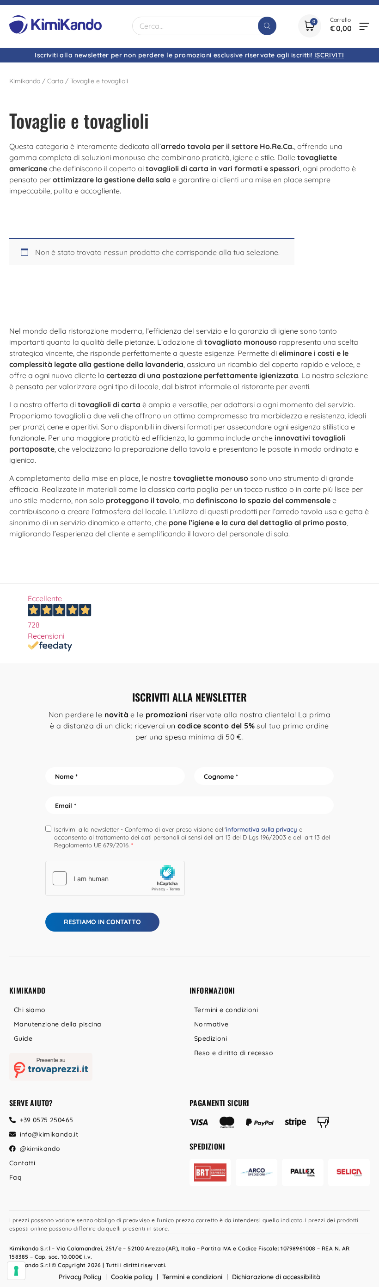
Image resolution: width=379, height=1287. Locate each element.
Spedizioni (210, 1038)
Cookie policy (132, 1277)
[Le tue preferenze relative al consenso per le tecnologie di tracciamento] (16, 1271)
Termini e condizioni (226, 1010)
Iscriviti (329, 55)
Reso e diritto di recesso (233, 1053)
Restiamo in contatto (102, 922)
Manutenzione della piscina (57, 1024)
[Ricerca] (267, 26)
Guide (23, 1038)
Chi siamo (30, 1010)
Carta (55, 81)
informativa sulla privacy (261, 829)
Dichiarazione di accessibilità (276, 1277)
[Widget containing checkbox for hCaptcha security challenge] (115, 878)
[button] (364, 25)
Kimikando (24, 81)
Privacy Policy (80, 1277)
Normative (211, 1024)
